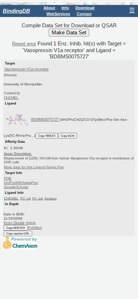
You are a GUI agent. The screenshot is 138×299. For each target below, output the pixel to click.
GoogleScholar (16, 187)
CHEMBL (11, 198)
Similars (50, 198)
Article (31, 223)
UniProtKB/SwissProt (21, 183)
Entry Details (14, 223)
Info (65, 8)
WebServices (58, 14)
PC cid (25, 198)
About (49, 8)
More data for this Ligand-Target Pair (34, 167)
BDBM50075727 (45, 119)
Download (84, 8)
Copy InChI (67, 135)
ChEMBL (11, 98)
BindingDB (16, 11)
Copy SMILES (46, 135)
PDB (7, 178)
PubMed (35, 228)
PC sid (37, 198)
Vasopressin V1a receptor (26, 69)
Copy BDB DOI (15, 228)
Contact (84, 14)
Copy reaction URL (17, 233)
